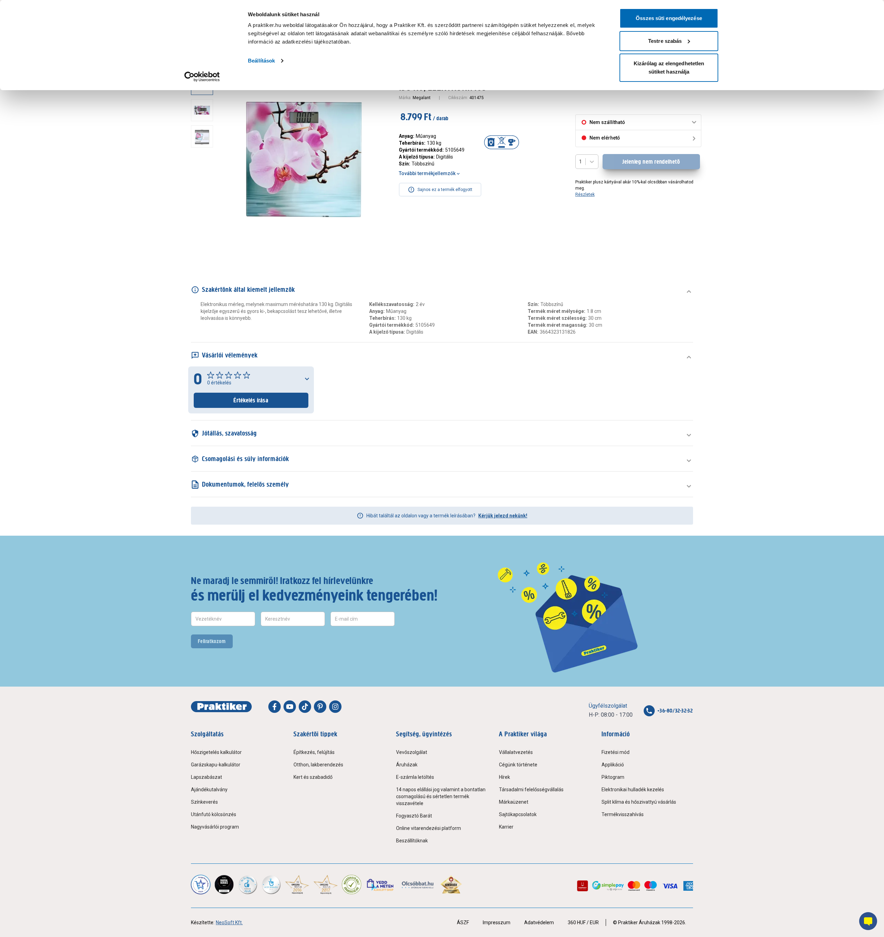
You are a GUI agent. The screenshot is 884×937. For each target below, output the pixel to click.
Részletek (585, 194)
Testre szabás (665, 41)
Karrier (506, 827)
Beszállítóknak (412, 840)
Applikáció (613, 764)
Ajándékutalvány (209, 789)
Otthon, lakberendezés (318, 764)
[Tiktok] (305, 706)
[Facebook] (274, 706)
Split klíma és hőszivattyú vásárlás (639, 802)
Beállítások (261, 61)
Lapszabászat (206, 777)
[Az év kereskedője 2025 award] (451, 884)
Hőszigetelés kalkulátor (216, 752)
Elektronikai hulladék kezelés (633, 789)
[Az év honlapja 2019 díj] (271, 884)
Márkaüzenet (513, 802)
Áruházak (406, 764)
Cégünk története (518, 764)
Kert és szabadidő (313, 777)
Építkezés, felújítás (314, 752)
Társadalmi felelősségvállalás (531, 789)
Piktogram (613, 777)
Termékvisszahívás (623, 814)
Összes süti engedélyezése (669, 18)
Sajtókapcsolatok (518, 814)
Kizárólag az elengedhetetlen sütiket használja (669, 67)
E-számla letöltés (415, 777)
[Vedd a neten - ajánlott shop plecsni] (380, 884)
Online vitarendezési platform (428, 828)
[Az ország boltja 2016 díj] (297, 884)
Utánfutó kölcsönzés (213, 814)
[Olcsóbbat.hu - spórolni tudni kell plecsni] (418, 884)
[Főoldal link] (221, 706)
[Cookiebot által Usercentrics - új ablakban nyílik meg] (202, 76)
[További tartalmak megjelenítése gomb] (204, 249)
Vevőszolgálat (411, 752)
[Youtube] (290, 706)
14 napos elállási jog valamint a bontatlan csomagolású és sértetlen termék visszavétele (441, 796)
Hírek (504, 777)
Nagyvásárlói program (215, 827)
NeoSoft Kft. (229, 922)
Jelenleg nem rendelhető (651, 161)
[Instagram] (335, 706)
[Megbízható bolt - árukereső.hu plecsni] (351, 884)
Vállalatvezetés (516, 752)
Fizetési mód (616, 752)
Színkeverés (204, 802)
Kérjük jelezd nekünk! (502, 515)
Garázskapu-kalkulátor (215, 764)
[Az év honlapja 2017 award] (326, 884)
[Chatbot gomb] (868, 921)
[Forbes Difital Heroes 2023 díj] (224, 884)
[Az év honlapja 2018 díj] (247, 884)
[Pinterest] (320, 706)
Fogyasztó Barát (414, 816)
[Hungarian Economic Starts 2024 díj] (200, 884)
